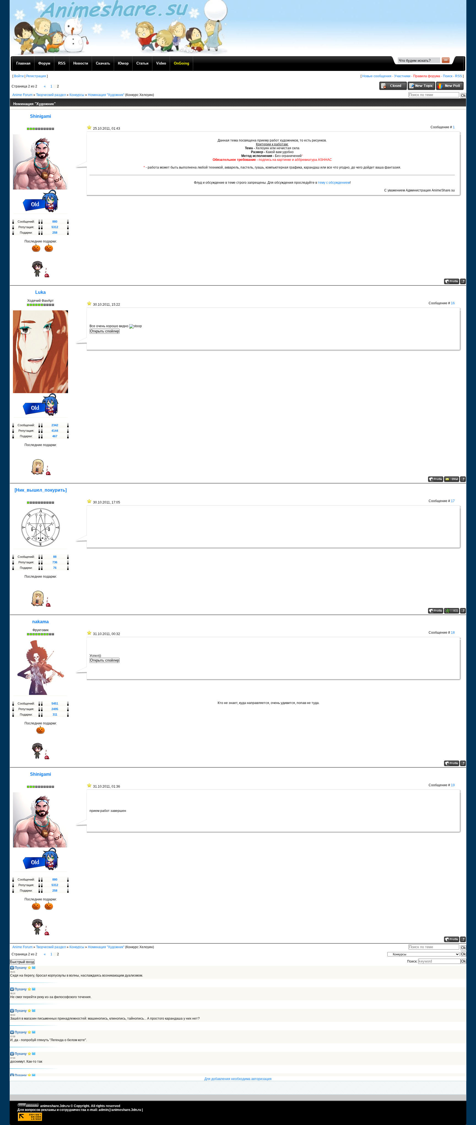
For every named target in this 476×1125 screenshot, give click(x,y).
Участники (402, 76)
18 (453, 633)
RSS (458, 76)
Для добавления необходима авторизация (238, 1079)
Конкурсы (76, 95)
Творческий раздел (51, 95)
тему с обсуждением (334, 183)
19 (453, 785)
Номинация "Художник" (106, 95)
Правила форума (426, 76)
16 (453, 303)
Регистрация (36, 76)
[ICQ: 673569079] (451, 611)
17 (453, 501)
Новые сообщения (376, 76)
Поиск (447, 76)
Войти (19, 76)
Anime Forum (22, 95)
